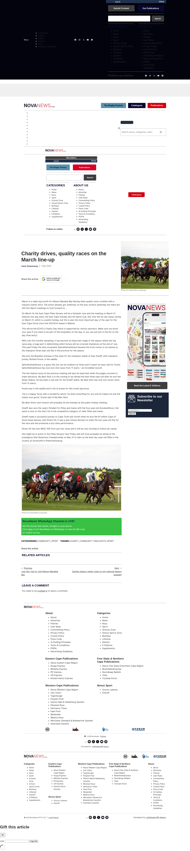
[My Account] (110, 1)
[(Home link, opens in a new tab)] (35, 756)
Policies (103, 736)
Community (43, 541)
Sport (54, 541)
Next (117, 568)
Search (158, 18)
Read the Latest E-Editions (147, 385)
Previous (28, 568)
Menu (26, 40)
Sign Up (132, 414)
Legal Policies (53, 817)
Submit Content (121, 8)
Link (2, 841)
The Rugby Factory (113, 105)
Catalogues (136, 105)
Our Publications (151, 8)
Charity (74, 541)
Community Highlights (93, 541)
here (30, 529)
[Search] (160, 132)
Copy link (33, 841)
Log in (117, 1)
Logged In (42, 591)
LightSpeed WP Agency (100, 746)
